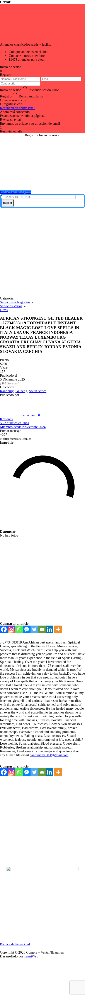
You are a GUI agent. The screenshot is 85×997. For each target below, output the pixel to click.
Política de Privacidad (15, 944)
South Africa (37, 391)
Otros (4, 310)
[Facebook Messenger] (27, 629)
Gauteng (21, 391)
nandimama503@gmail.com (49, 755)
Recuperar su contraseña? (17, 108)
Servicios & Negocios (15, 302)
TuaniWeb (31, 956)
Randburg (7, 391)
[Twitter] (34, 629)
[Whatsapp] (19, 629)
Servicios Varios (11, 306)
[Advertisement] (42, 252)
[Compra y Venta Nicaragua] (42, 181)
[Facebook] (4, 629)
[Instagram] (11, 629)
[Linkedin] (49, 629)
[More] (58, 629)
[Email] (42, 629)
